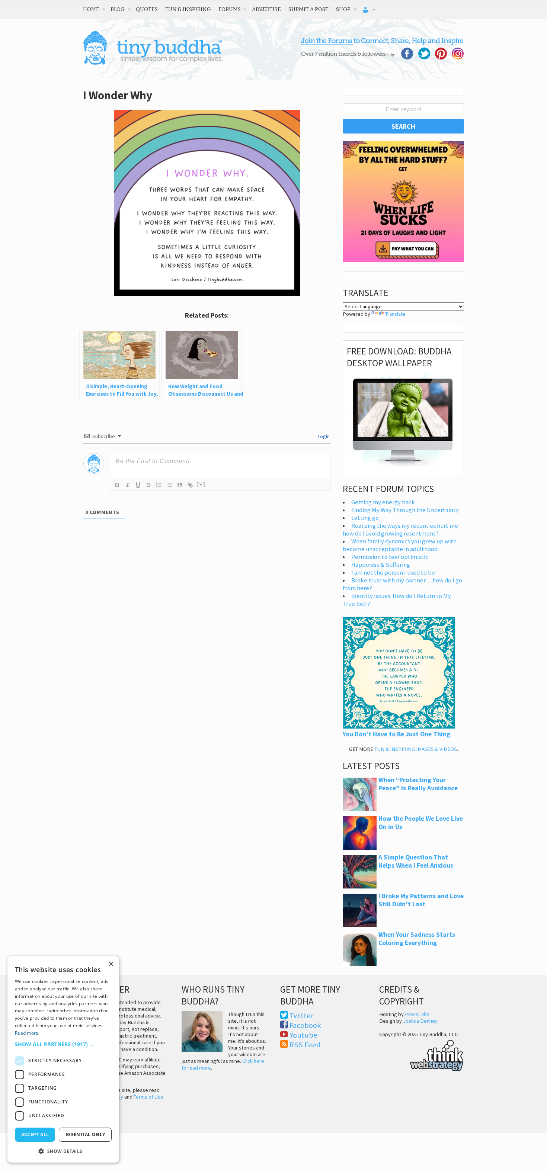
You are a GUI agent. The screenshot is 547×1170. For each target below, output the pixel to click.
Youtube (303, 1035)
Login (323, 436)
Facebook (305, 1025)
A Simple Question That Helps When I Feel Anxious (415, 861)
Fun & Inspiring (188, 9)
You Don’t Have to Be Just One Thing (396, 734)
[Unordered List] (169, 484)
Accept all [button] (35, 1134)
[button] (63, 1044)
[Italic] (127, 484)
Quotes (147, 9)
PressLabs (417, 1014)
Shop (343, 9)
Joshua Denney (420, 1021)
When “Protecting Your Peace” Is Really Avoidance (418, 784)
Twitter (302, 1015)
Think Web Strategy (421, 1054)
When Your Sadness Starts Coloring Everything (416, 938)
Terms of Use (148, 1096)
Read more (27, 1033)
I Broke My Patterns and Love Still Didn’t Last (421, 900)
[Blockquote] (180, 484)
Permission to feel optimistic (389, 557)
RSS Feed (305, 1045)
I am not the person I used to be (393, 572)
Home (91, 9)
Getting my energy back (383, 502)
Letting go (365, 518)
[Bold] (117, 484)
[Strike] (148, 484)
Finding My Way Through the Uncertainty (405, 510)
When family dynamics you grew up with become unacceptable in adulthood (400, 545)
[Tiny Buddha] (153, 63)
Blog (118, 9)
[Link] (190, 484)
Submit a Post (308, 9)
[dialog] (63, 1059)
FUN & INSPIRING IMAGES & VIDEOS (415, 749)
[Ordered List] (159, 484)
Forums (229, 9)
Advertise (266, 9)
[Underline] (138, 484)
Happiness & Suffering (380, 565)
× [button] (110, 964)
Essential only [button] (85, 1134)
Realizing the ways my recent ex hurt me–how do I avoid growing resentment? (402, 529)
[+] (201, 484)
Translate (395, 314)
